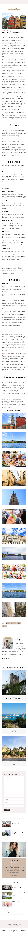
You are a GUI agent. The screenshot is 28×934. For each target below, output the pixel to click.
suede (19, 623)
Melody (17, 639)
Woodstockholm (7, 353)
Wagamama (6, 298)
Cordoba (14, 764)
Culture (23, 923)
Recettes (21, 924)
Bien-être (13, 923)
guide (7, 623)
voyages (4, 626)
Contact (17, 925)
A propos (8, 923)
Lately (9, 924)
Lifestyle (15, 924)
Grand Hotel (6, 333)
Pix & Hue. (14, 931)
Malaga (14, 731)
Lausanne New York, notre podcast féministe (18, 886)
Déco (5, 924)
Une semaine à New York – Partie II (14, 698)
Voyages (3, 30)
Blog (18, 923)
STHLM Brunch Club (7, 286)
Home (3, 923)
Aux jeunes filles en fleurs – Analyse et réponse (18, 893)
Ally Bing (14, 9)
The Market (5, 311)
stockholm (13, 623)
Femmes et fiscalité (16, 901)
